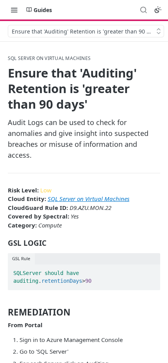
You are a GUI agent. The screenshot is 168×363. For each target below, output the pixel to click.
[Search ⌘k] (143, 10)
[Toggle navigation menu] (14, 10)
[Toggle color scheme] (158, 10)
